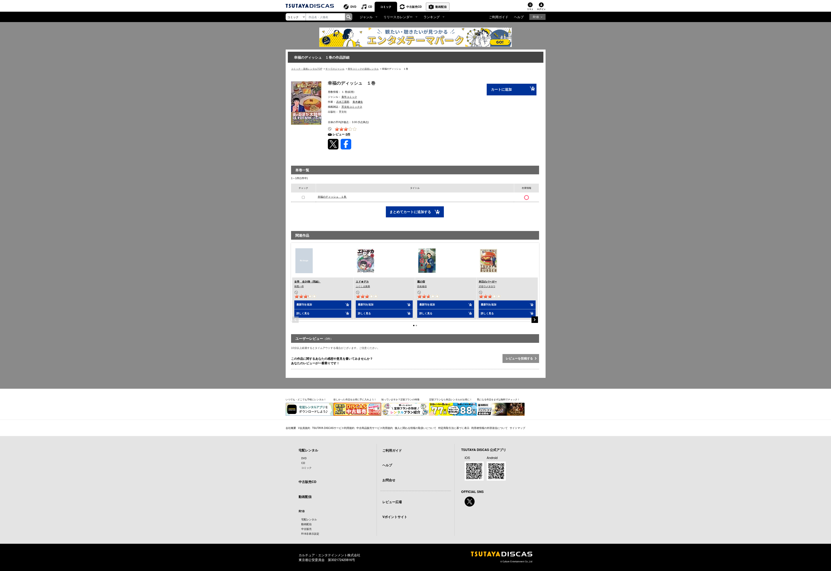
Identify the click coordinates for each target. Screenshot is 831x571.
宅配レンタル (309, 519)
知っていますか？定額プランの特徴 (400, 399)
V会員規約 (304, 428)
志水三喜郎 (342, 101)
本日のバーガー (488, 281)
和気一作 (299, 286)
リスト (530, 9)
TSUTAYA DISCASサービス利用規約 (333, 428)
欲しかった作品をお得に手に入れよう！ (354, 399)
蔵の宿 (421, 281)
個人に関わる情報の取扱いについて (415, 428)
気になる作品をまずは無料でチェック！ (498, 399)
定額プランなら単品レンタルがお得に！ (450, 399)
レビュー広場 (392, 501)
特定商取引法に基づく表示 (453, 428)
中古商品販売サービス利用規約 (374, 428)
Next (534, 319)
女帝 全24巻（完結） (307, 281)
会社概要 (291, 428)
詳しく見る (302, 313)
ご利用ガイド (498, 16)
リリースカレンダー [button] (398, 16)
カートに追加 (501, 89)
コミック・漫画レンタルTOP (306, 68)
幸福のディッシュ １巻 (332, 196)
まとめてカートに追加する (411, 212)
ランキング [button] (432, 16)
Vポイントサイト (394, 516)
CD (370, 7)
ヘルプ (519, 16)
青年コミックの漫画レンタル (363, 68)
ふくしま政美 (363, 286)
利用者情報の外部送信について (489, 428)
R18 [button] (536, 16)
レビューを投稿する (520, 358)
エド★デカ (362, 281)
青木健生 (358, 101)
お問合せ (388, 480)
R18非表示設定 (310, 533)
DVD (353, 7)
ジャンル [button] (366, 16)
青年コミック (349, 96)
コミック (385, 7)
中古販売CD (414, 7)
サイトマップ (517, 428)
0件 (348, 134)
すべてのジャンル (335, 68)
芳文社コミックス (351, 106)
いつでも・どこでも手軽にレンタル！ (306, 399)
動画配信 (441, 7)
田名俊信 (422, 286)
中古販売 (306, 529)
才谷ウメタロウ (487, 286)
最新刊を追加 (304, 304)
